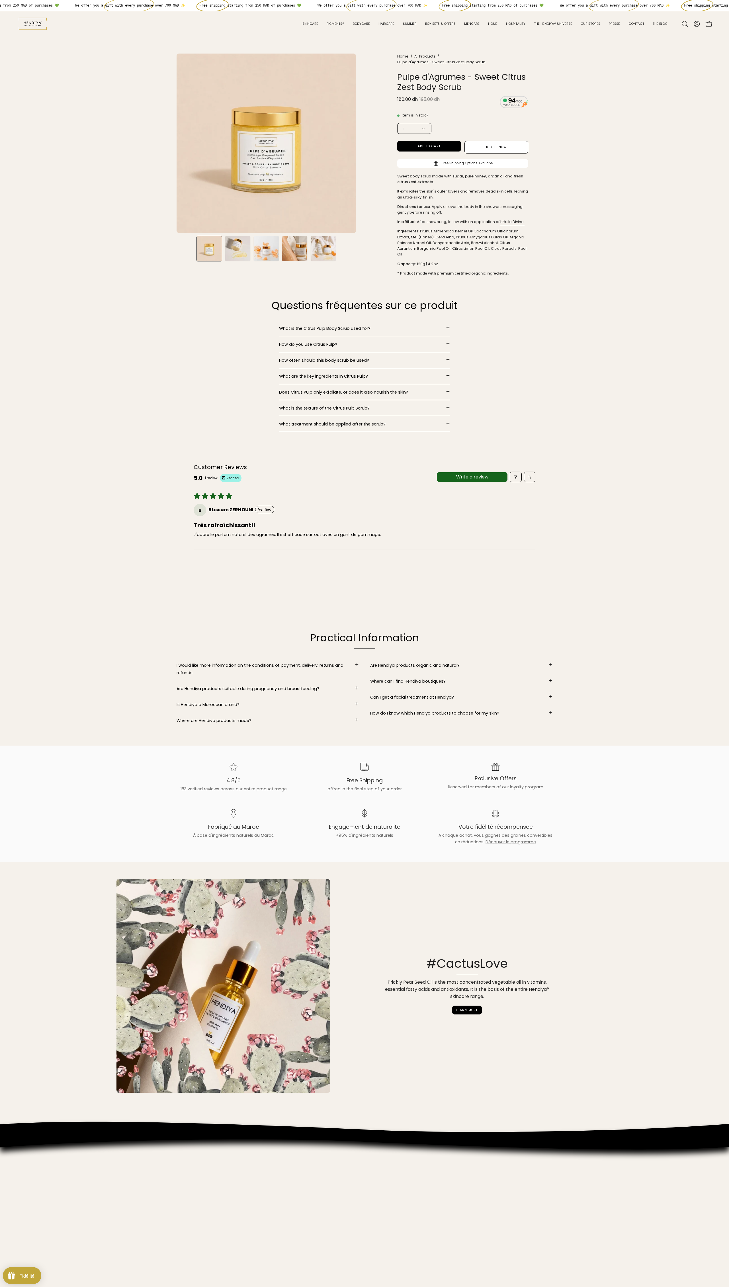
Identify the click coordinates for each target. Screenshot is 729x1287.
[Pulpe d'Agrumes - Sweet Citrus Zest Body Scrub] (209, 248)
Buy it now (496, 147)
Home (403, 56)
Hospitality (187, 1175)
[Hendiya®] (32, 23)
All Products (424, 56)
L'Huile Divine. (512, 221)
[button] (685, 24)
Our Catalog (189, 1166)
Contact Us (188, 1217)
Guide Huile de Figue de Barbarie (210, 1192)
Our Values (188, 1158)
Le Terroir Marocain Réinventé (207, 1200)
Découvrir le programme (511, 842)
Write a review (472, 477)
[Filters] (516, 477)
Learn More (467, 1010)
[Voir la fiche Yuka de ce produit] (514, 103)
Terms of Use (190, 1226)
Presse (183, 1183)
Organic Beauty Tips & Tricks (206, 1209)
